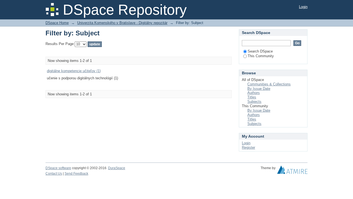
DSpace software (58, 168)
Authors (253, 93)
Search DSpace (260, 51)
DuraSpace (116, 168)
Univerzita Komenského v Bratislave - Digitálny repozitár (122, 23)
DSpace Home (57, 23)
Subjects (254, 102)
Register (248, 147)
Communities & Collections (269, 84)
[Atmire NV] (292, 171)
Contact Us (54, 174)
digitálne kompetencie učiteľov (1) (74, 71)
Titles (251, 97)
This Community (261, 56)
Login (303, 7)
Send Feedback (76, 174)
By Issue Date (258, 89)
